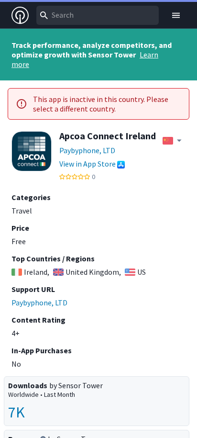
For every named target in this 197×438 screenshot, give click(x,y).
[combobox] (97, 15)
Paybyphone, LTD (87, 150)
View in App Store (87, 163)
